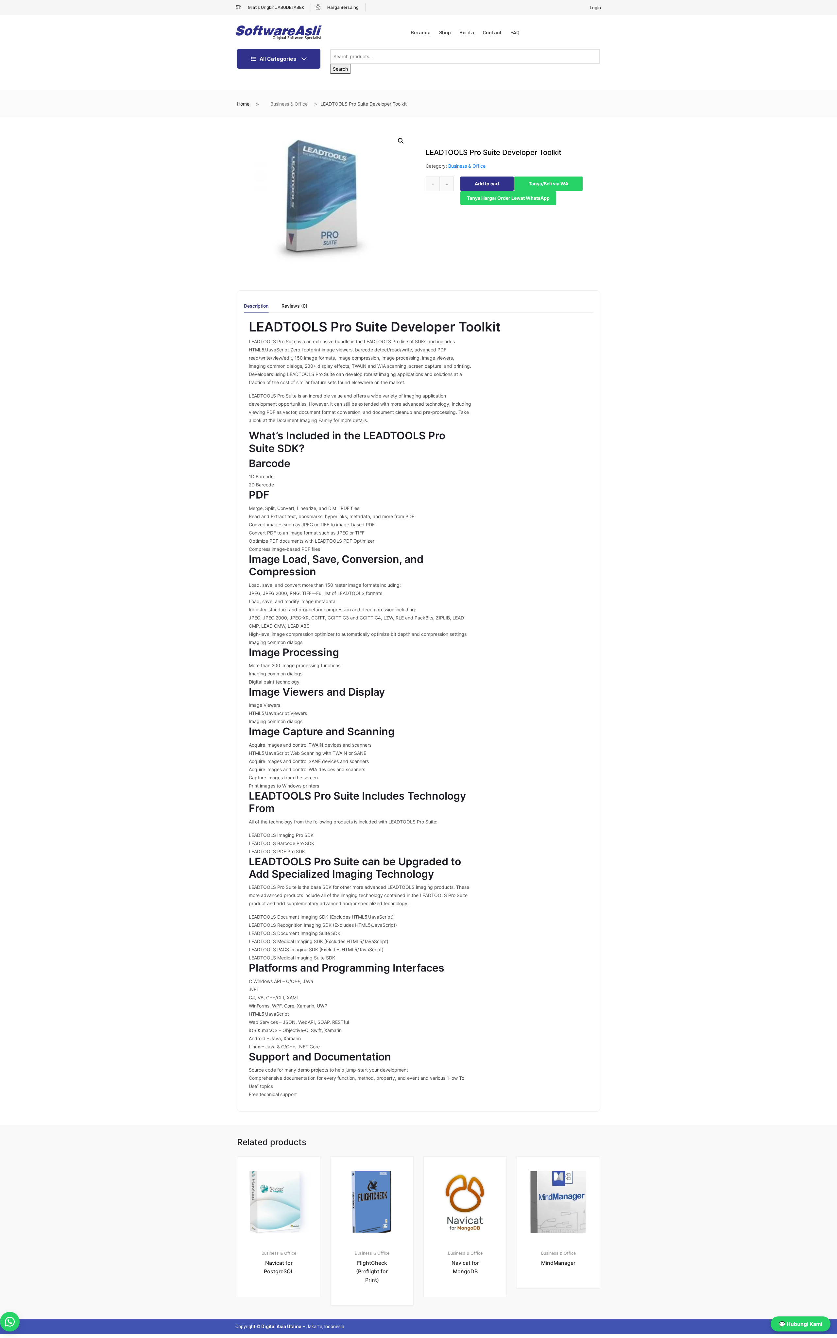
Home (243, 104)
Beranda (421, 33)
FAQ (515, 33)
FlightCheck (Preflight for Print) (372, 1271)
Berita (466, 33)
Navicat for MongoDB (465, 1267)
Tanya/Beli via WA (548, 183)
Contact (492, 33)
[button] (401, 141)
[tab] (256, 308)
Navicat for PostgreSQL (279, 1267)
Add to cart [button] (282, 1319)
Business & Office (289, 104)
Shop (445, 33)
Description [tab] (256, 306)
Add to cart (487, 183)
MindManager (558, 1263)
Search (340, 69)
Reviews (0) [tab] (294, 306)
